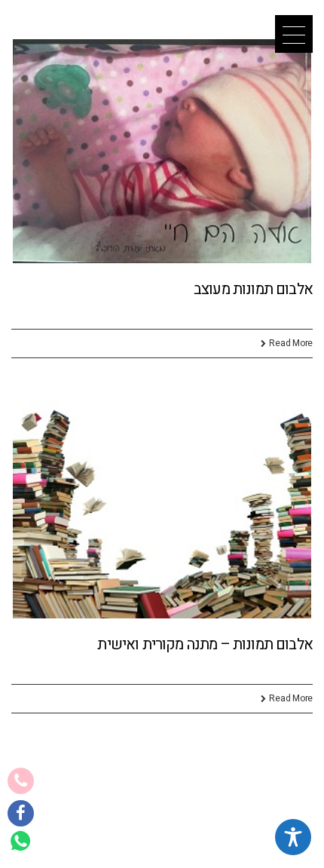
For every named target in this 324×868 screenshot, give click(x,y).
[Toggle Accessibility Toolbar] (293, 837)
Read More (291, 343)
